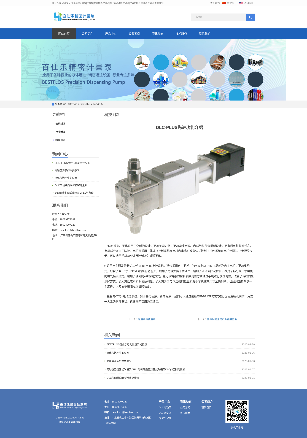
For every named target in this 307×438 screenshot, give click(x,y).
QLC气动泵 (165, 418)
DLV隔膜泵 (165, 412)
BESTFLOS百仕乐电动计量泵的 (72, 162)
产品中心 (111, 33)
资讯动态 (157, 33)
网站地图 (111, 422)
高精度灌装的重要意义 (119, 361)
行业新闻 (60, 131)
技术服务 (181, 33)
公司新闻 (60, 123)
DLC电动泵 (165, 407)
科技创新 (97, 104)
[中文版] (228, 3)
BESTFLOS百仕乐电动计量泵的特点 (127, 344)
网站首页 (64, 33)
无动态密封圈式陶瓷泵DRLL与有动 (74, 192)
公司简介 (87, 33)
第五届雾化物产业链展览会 (222, 319)
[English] (246, 3)
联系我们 (204, 33)
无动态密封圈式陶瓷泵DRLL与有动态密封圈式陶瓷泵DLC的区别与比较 (146, 369)
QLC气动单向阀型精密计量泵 (123, 377)
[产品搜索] (250, 17)
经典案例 (134, 33)
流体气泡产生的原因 (118, 352)
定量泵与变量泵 (146, 319)
